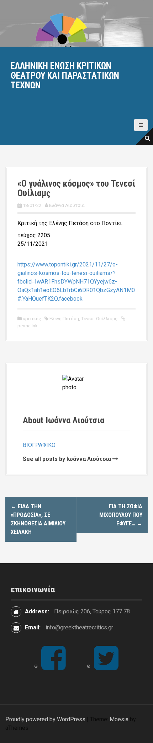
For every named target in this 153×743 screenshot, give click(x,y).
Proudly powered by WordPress (45, 719)
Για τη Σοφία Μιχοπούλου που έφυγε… (120, 515)
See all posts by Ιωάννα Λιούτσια (67, 459)
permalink (27, 325)
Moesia (119, 719)
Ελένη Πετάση (64, 318)
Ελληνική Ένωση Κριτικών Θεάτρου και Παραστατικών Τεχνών (65, 75)
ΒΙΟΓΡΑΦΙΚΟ (39, 445)
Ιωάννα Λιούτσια (67, 205)
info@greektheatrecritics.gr (79, 627)
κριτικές (32, 318)
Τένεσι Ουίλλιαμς (99, 318)
